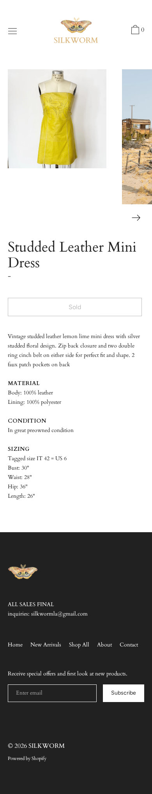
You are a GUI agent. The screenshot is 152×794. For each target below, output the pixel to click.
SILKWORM (46, 746)
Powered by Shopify (27, 758)
